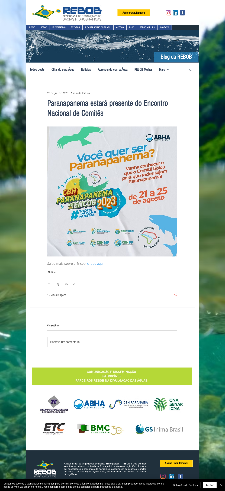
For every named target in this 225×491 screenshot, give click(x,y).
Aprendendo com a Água (112, 69)
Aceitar (210, 485)
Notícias (86, 69)
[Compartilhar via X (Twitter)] (57, 284)
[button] (44, 27)
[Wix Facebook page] (182, 12)
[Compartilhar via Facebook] (49, 284)
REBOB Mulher (143, 69)
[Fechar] (221, 485)
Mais (162, 69)
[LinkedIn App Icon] (175, 12)
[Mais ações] (175, 93)
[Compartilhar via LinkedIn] (66, 284)
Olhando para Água (63, 69)
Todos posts (37, 69)
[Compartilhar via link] (74, 284)
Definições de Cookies (185, 485)
